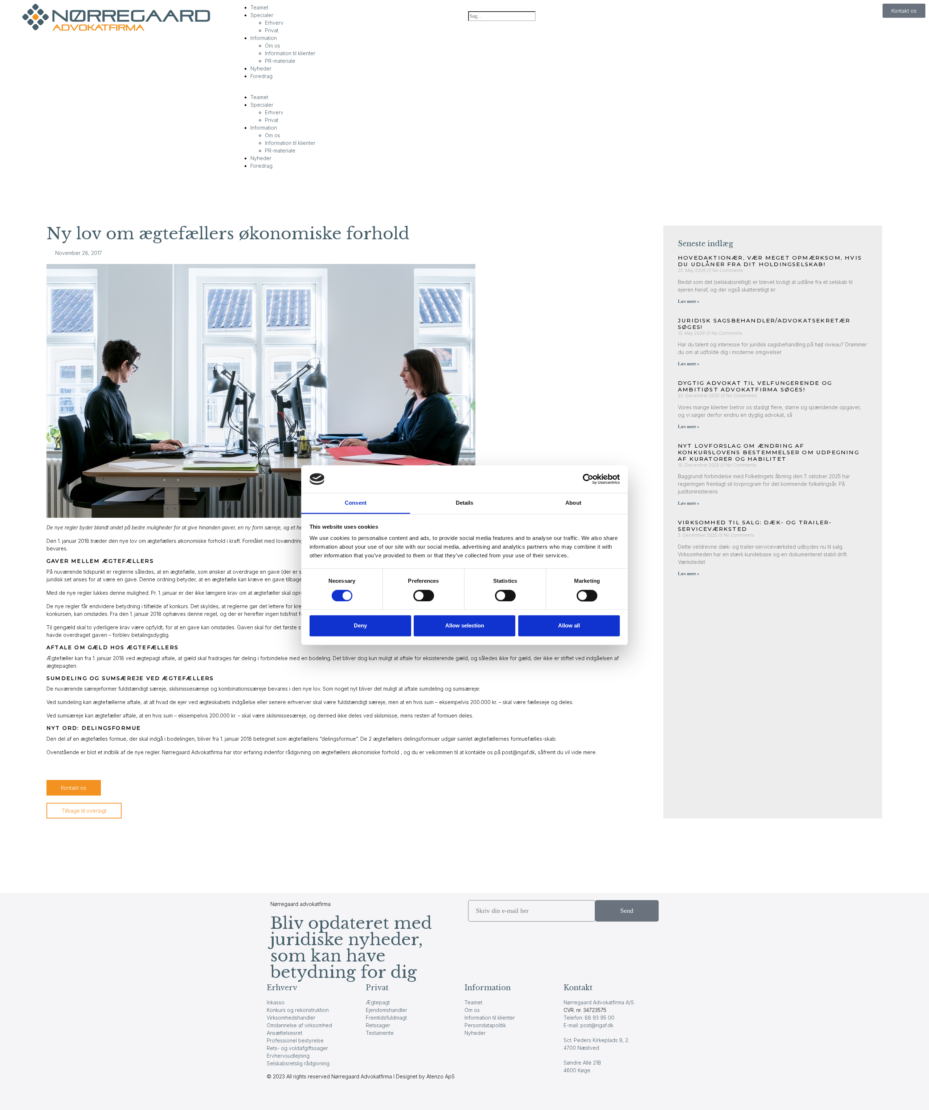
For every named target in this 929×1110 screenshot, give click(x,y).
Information (263, 38)
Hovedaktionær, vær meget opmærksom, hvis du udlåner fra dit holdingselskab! (770, 261)
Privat (271, 30)
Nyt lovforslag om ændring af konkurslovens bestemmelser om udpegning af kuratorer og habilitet (768, 452)
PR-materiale (280, 61)
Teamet (259, 7)
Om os (272, 45)
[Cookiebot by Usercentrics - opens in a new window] (588, 478)
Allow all (569, 626)
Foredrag (261, 76)
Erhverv (274, 23)
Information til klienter (290, 53)
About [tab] (573, 503)
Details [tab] (465, 503)
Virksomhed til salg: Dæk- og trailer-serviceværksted (755, 525)
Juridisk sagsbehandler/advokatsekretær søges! (764, 323)
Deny (360, 626)
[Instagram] (315, 1095)
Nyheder (260, 68)
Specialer (261, 15)
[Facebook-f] (276, 1095)
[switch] (423, 595)
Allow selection (464, 626)
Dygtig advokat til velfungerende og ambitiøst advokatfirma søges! (755, 386)
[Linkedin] (295, 1095)
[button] (348, 89)
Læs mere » (688, 301)
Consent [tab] (356, 503)
